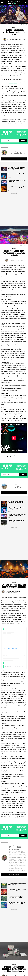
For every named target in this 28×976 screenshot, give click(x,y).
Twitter (24, 123)
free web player (13, 83)
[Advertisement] (14, 208)
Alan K (12, 260)
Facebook (17, 123)
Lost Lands (9, 621)
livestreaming (5, 112)
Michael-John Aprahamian (13, 591)
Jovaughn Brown (13, 39)
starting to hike (10, 349)
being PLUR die (16, 399)
